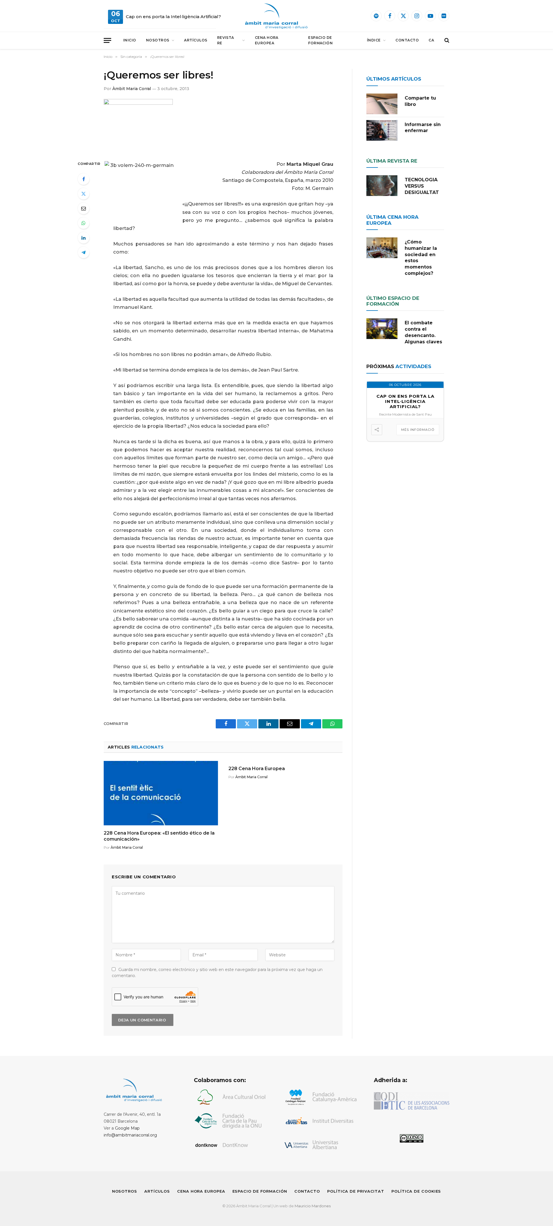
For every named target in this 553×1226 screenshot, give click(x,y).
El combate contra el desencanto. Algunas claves (423, 332)
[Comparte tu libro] (381, 104)
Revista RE (225, 40)
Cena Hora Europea (267, 40)
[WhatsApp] (83, 223)
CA (431, 40)
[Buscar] (446, 40)
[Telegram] (83, 252)
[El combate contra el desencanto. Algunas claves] (381, 328)
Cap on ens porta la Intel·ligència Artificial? (173, 16)
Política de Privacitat (355, 1191)
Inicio (129, 40)
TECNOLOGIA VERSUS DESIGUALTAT (422, 186)
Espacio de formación (320, 40)
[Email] (83, 208)
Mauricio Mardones (313, 1206)
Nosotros (157, 40)
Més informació (417, 430)
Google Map (127, 1128)
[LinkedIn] (83, 237)
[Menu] (107, 40)
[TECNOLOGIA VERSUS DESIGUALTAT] (381, 185)
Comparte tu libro (420, 101)
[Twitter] (83, 193)
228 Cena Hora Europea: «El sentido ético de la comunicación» (159, 836)
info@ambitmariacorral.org (130, 1135)
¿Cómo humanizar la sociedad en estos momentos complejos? (421, 257)
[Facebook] (83, 179)
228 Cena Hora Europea (256, 768)
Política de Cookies (416, 1191)
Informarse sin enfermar (423, 128)
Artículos (195, 40)
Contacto (407, 40)
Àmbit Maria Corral (131, 88)
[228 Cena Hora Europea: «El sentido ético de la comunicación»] (161, 793)
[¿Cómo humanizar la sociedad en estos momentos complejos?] (381, 247)
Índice (374, 40)
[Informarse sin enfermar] (381, 130)
